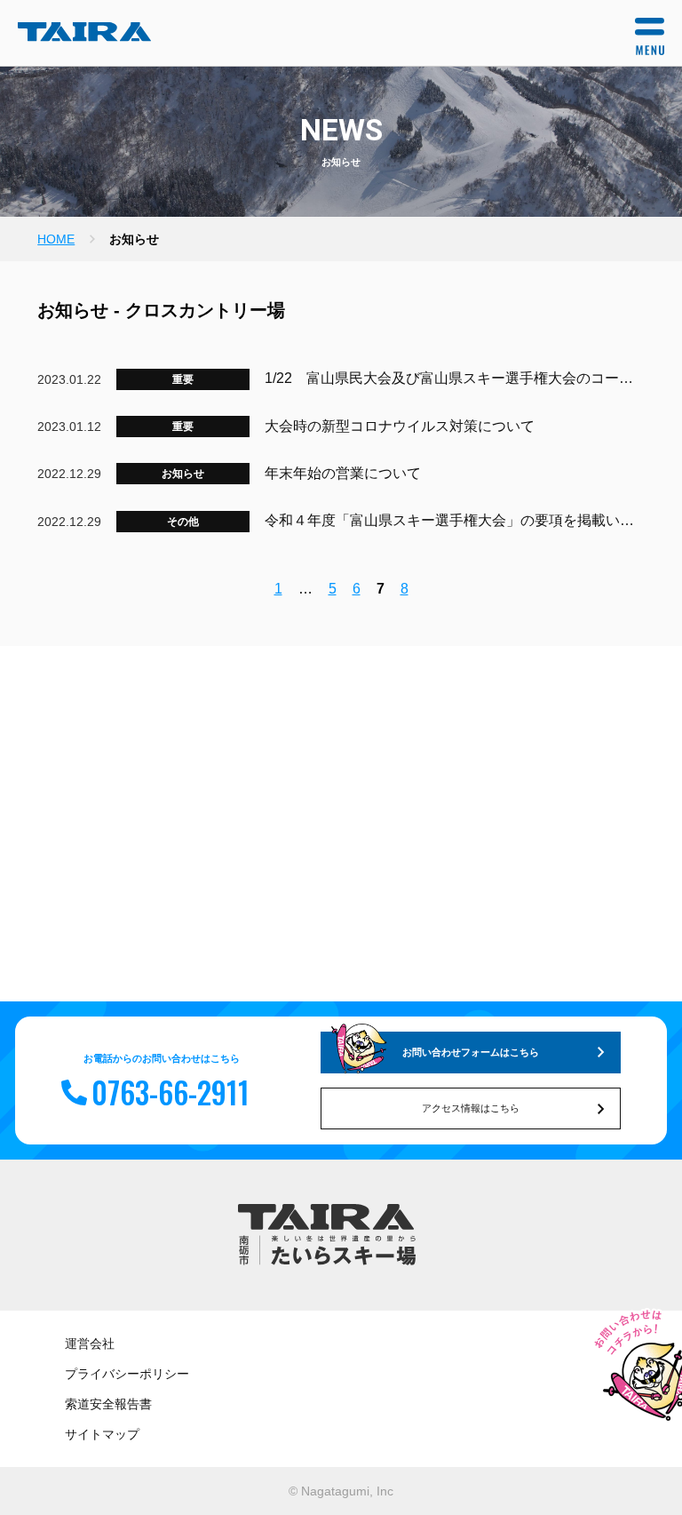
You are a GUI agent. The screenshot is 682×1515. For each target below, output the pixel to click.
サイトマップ (102, 1434)
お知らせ (183, 473)
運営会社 (90, 1343)
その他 (183, 521)
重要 (183, 379)
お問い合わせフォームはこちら (470, 1052)
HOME (56, 239)
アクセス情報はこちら (470, 1108)
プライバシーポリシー (127, 1374)
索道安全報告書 (108, 1404)
